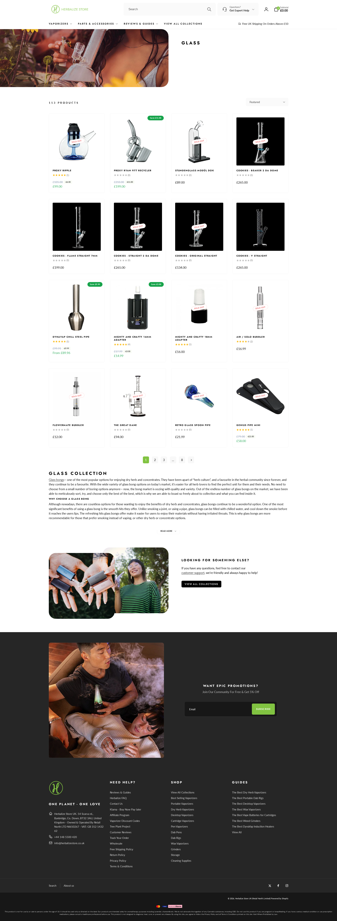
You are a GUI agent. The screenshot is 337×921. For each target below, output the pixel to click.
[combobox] (170, 9)
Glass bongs (56, 480)
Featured (255, 102)
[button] (281, 9)
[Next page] (191, 459)
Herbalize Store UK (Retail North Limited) (252, 898)
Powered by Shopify (279, 898)
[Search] (209, 9)
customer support (192, 573)
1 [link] (146, 460)
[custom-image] (56, 794)
